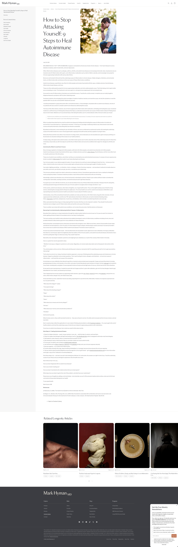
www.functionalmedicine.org (97, 350)
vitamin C (61, 344)
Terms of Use (108, 539)
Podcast (45, 505)
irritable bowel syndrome (70, 342)
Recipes (45, 511)
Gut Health (6, 28)
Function (69, 508)
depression (50, 199)
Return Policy (127, 539)
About (68, 505)
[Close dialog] (176, 505)
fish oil (87, 273)
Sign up (174, 536)
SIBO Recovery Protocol (117, 511)
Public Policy (69, 514)
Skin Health (6, 34)
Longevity (6, 38)
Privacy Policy (114, 539)
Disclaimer (132, 539)
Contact (45, 516)
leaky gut (106, 263)
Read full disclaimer (54, 536)
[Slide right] (92, 481)
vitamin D (92, 273)
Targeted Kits (92, 511)
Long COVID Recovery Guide (118, 514)
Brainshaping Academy (117, 508)
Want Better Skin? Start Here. (50, 473)
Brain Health (6, 24)
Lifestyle (5, 36)
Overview (6, 15)
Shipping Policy (120, 539)
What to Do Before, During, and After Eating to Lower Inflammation (131, 473)
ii (105, 199)
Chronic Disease (7, 30)
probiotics (103, 273)
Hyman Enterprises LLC (51, 539)
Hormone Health (7, 40)
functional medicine (95, 323)
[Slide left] (85, 481)
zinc (85, 273)
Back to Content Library (55, 401)
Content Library (46, 9)
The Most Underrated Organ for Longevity (89, 473)
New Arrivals (92, 516)
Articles (52, 9)
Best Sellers (92, 514)
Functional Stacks (93, 508)
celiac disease (91, 152)
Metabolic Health (7, 26)
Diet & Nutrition (7, 22)
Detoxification (7, 32)
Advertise (69, 516)
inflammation (56, 159)
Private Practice (70, 511)
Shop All (91, 505)
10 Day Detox (115, 505)
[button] (93, 3)
